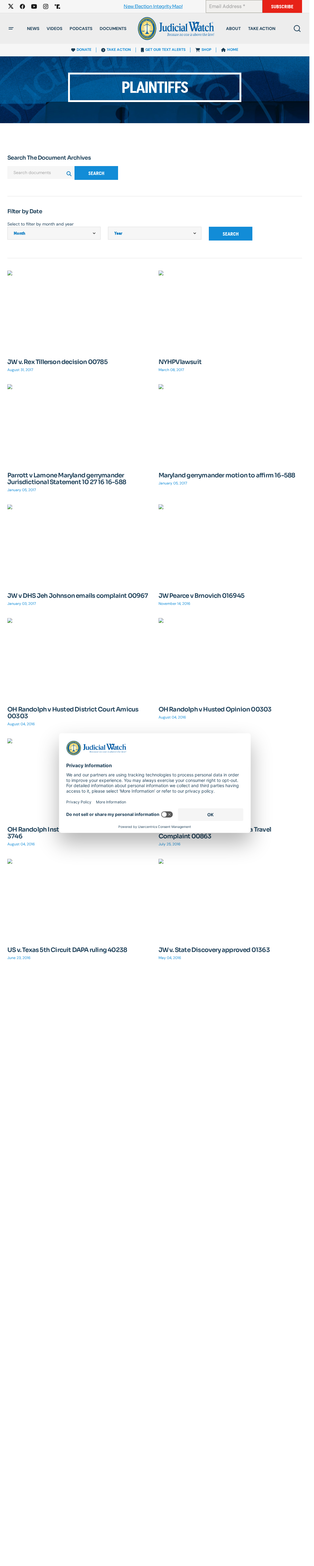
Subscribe (282, 6)
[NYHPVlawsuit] (230, 311)
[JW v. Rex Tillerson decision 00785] (79, 311)
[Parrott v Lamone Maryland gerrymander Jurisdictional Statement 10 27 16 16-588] (79, 424)
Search (96, 173)
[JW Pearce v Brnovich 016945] (230, 544)
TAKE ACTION (119, 49)
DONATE (84, 49)
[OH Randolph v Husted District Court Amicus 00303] (79, 658)
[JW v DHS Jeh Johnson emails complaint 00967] (79, 544)
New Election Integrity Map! (153, 6)
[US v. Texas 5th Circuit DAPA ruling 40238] (79, 899)
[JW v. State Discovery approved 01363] (230, 899)
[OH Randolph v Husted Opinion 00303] (230, 658)
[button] (11, 28)
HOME (232, 49)
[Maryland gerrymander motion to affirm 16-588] (230, 424)
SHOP (206, 49)
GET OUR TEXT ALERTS (165, 49)
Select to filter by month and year (40, 224)
